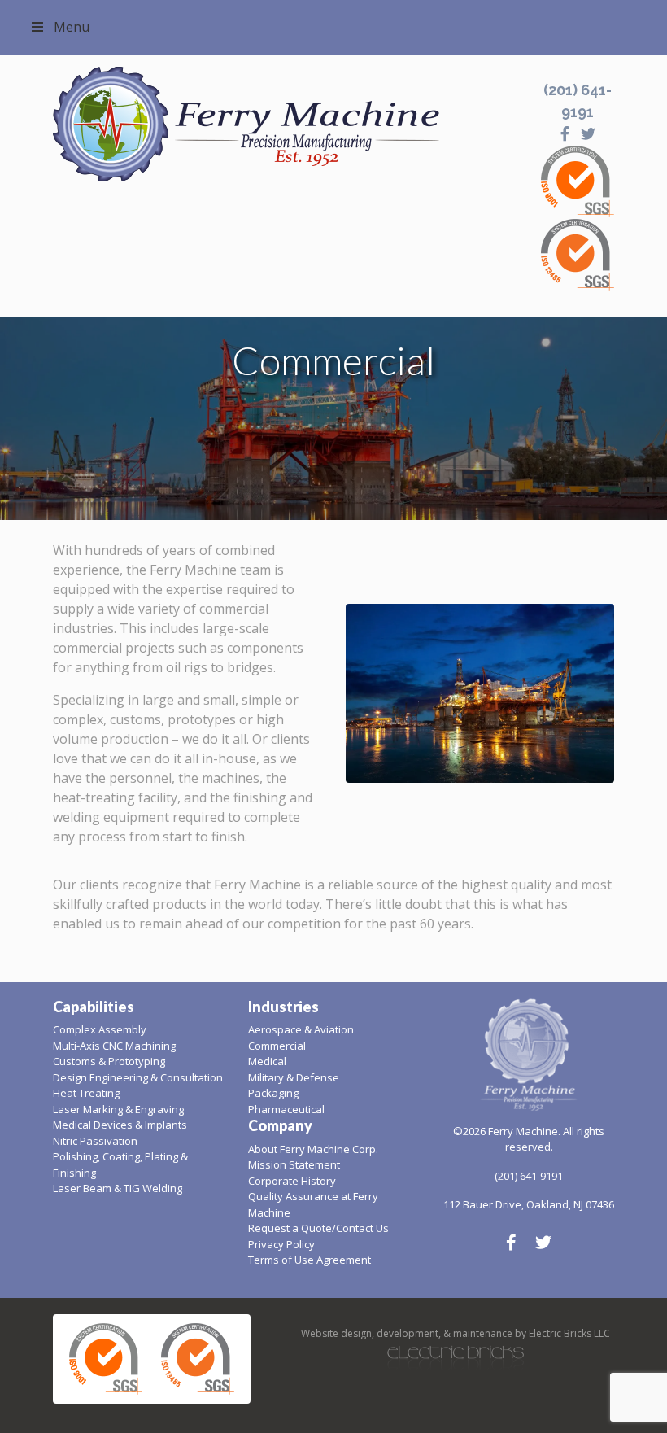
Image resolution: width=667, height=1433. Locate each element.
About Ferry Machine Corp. (313, 1149)
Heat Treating (86, 1093)
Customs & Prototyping (109, 1061)
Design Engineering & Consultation (138, 1077)
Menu (71, 27)
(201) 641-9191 (529, 1176)
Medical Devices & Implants (120, 1124)
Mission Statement (294, 1164)
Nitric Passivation (95, 1141)
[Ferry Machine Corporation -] (285, 124)
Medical (267, 1061)
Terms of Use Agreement (309, 1259)
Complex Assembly (99, 1029)
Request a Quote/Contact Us (318, 1228)
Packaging (273, 1093)
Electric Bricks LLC (569, 1333)
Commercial (277, 1045)
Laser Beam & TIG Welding (117, 1188)
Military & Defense (293, 1077)
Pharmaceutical (286, 1109)
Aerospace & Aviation (301, 1029)
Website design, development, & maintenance (406, 1333)
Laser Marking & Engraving (118, 1109)
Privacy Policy (281, 1244)
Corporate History (292, 1180)
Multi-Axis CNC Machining (114, 1045)
